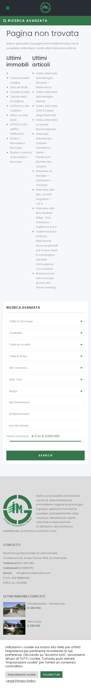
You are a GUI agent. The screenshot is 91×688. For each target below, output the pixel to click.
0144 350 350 (25, 563)
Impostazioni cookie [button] (22, 675)
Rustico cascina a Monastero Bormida (21, 157)
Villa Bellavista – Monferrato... (47, 604)
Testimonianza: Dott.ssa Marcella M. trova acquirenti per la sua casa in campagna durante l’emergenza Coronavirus (47, 250)
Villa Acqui (34, 621)
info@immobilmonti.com (33, 573)
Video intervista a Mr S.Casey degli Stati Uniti (46, 110)
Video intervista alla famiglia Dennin (46, 96)
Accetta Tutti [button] (51, 675)
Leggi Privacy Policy (21, 681)
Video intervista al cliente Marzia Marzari (46, 124)
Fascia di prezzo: (17, 436)
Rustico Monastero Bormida (17, 143)
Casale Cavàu (20, 92)
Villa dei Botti (19, 87)
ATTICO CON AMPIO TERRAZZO (18, 129)
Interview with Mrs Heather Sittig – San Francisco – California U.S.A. (46, 217)
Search (46, 455)
